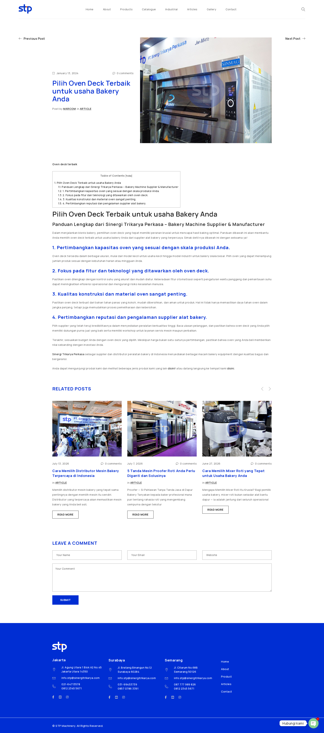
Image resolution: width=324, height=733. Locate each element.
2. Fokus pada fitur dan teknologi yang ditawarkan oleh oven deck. (103, 195)
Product (226, 676)
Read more (65, 514)
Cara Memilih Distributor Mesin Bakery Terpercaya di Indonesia (85, 473)
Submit (65, 600)
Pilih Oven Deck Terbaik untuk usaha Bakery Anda (87, 183)
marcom (69, 109)
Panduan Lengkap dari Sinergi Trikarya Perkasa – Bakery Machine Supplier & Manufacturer (118, 187)
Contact (226, 691)
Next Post (293, 39)
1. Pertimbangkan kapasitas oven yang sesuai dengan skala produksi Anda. (109, 191)
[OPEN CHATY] (313, 723)
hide (128, 175)
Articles (226, 684)
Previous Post (34, 39)
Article (86, 109)
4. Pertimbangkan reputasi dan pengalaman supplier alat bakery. (102, 203)
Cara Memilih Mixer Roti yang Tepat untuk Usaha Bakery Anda (233, 473)
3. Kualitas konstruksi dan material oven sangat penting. (97, 199)
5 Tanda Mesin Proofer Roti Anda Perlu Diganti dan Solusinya (161, 473)
